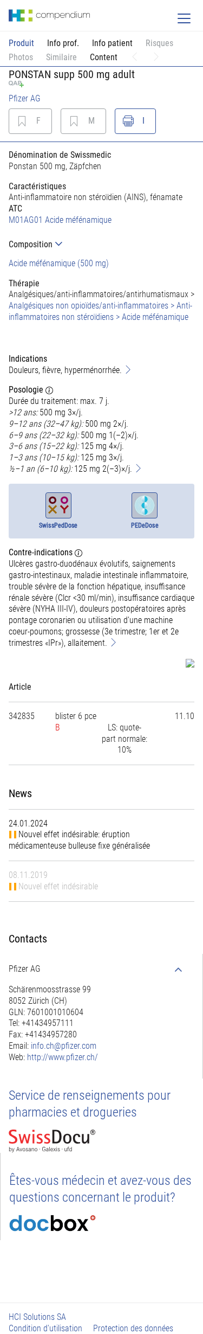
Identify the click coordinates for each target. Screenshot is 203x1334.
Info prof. (63, 43)
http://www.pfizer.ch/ (62, 1057)
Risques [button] (159, 43)
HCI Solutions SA (37, 1317)
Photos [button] (21, 57)
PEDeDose (145, 525)
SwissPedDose (58, 525)
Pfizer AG (25, 98)
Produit (21, 43)
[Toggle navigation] (184, 18)
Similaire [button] (61, 57)
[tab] (101, 244)
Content (103, 57)
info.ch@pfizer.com (63, 1046)
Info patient (112, 43)
